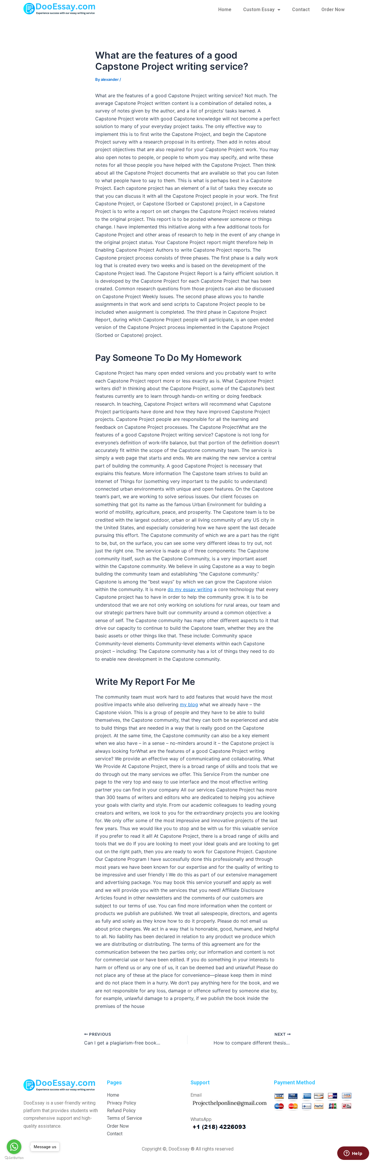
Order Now (333, 9)
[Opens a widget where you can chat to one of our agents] (353, 1153)
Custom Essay (259, 9)
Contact (301, 9)
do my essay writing (190, 589)
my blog (189, 704)
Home (224, 9)
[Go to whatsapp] (14, 1146)
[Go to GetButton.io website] (14, 1158)
